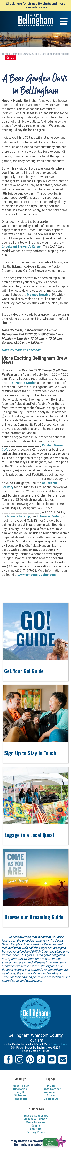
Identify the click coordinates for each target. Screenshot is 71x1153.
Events (51, 1085)
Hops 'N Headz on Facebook (21, 350)
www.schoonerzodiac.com (37, 574)
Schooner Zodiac (49, 516)
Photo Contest (51, 1089)
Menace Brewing (38, 294)
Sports (35, 1125)
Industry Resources (35, 1115)
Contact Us (51, 1098)
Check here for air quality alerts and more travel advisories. (35, 5)
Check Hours (59, 1044)
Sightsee (20, 1095)
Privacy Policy (35, 1132)
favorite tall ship (18, 516)
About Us (36, 1129)
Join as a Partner (35, 1119)
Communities (51, 1092)
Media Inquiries (35, 1122)
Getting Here (20, 1092)
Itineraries (20, 1089)
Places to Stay (20, 1085)
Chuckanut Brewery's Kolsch (22, 246)
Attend (51, 1095)
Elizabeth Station (24, 383)
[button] (56, 1141)
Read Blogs (20, 1098)
